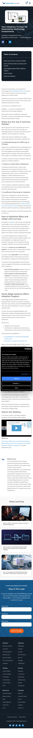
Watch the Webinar (9, 76)
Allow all (16, 378)
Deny (16, 388)
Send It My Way (16, 631)
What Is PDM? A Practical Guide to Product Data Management (15, 523)
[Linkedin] (13, 725)
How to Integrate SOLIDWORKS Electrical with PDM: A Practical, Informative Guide (15, 572)
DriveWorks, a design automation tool (16, 341)
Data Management (25, 38)
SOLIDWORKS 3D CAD (11, 337)
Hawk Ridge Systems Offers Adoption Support (15, 70)
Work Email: (4, 621)
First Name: (4, 606)
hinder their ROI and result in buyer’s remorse (16, 205)
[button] (26, 3)
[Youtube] (20, 725)
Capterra (12, 222)
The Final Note (8, 73)
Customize (15, 383)
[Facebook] (10, 725)
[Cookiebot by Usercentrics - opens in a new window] (24, 349)
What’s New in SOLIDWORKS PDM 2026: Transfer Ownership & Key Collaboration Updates (15, 548)
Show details (24, 374)
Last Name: (4, 613)
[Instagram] (16, 725)
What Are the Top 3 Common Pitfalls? (15, 61)
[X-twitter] (23, 725)
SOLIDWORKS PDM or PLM (19, 91)
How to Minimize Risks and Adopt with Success (15, 65)
